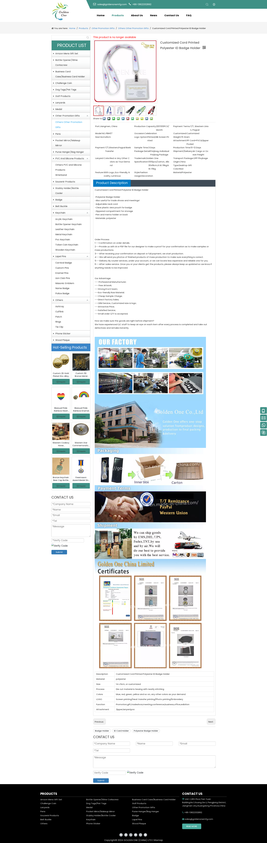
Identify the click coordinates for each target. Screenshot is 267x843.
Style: (137, 172)
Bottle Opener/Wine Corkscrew (66, 62)
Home (101, 15)
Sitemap (158, 840)
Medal (58, 109)
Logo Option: (140, 137)
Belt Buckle (61, 206)
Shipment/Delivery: (183, 151)
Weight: (177, 137)
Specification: (141, 161)
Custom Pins (62, 267)
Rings (58, 321)
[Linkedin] (126, 835)
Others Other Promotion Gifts (68, 125)
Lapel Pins (60, 256)
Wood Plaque (62, 340)
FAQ (188, 15)
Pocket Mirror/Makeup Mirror (67, 143)
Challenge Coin (63, 83)
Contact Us (171, 15)
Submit (59, 552)
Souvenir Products (65, 181)
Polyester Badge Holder (146, 730)
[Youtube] (135, 835)
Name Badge (62, 288)
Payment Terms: (181, 126)
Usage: (137, 175)
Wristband (61, 175)
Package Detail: (142, 151)
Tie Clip (59, 326)
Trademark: (140, 158)
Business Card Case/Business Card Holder (70, 74)
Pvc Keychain (62, 239)
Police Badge (62, 293)
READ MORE (191, 826)
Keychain (60, 212)
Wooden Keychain (65, 249)
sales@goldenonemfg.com (197, 819)
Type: (176, 165)
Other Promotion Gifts (67, 115)
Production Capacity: (145, 126)
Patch (58, 316)
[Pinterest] (145, 835)
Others (59, 300)
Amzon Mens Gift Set (66, 53)
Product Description (112, 183)
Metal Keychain (63, 234)
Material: (177, 172)
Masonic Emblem (64, 283)
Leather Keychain (64, 229)
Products (118, 15)
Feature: (99, 172)
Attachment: (180, 140)
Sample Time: (141, 147)
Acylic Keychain (63, 219)
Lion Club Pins (62, 278)
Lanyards (60, 102)
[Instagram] (140, 835)
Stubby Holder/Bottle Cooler (67, 191)
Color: (176, 168)
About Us (137, 15)
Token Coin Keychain (66, 244)
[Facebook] (121, 835)
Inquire (62, 382)
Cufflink (59, 311)
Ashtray (59, 306)
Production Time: (182, 147)
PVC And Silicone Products (69, 158)
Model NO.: (100, 133)
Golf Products (62, 96)
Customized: (179, 133)
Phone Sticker (63, 333)
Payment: (100, 147)
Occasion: (139, 133)
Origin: (176, 161)
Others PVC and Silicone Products (68, 167)
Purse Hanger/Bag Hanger (69, 152)
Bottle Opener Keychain (68, 224)
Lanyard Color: (102, 158)
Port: (97, 126)
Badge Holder (102, 730)
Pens (58, 134)
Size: (97, 137)
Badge (58, 199)
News (153, 15)
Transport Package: (183, 158)
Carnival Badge (63, 262)
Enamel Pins (61, 273)
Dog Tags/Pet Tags (65, 89)
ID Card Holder (121, 730)
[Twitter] (131, 835)
